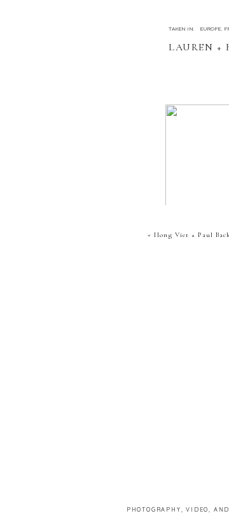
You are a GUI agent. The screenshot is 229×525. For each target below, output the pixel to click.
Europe (210, 28)
